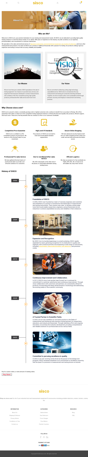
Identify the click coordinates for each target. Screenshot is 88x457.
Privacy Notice (15, 418)
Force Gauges (44, 418)
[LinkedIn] (47, 437)
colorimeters (43, 246)
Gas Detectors (44, 415)
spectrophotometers (54, 246)
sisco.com (9, 398)
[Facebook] (40, 437)
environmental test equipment (52, 44)
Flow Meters (44, 421)
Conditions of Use (15, 421)
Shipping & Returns (14, 415)
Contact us (15, 424)
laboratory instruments (36, 44)
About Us (14, 412)
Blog (73, 412)
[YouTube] (44, 437)
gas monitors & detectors (68, 44)
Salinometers (44, 412)
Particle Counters (44, 424)
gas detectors (66, 246)
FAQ (73, 415)
